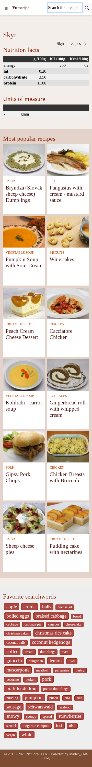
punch (53, 698)
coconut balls (15, 643)
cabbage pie (33, 624)
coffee (12, 651)
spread (47, 716)
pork (46, 679)
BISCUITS (57, 252)
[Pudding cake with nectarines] (68, 518)
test (59, 725)
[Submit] (87, 7)
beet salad (65, 607)
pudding (12, 698)
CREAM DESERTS (19, 324)
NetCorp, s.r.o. (37, 754)
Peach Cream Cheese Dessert (22, 334)
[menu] (6, 8)
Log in (48, 758)
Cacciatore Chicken (61, 334)
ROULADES (58, 396)
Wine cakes (62, 259)
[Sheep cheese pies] (24, 518)
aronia (30, 606)
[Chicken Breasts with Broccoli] (68, 446)
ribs (67, 698)
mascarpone (17, 670)
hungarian (36, 661)
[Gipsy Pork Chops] (24, 446)
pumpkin (34, 697)
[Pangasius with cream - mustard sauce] (68, 159)
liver (71, 661)
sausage (13, 706)
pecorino (12, 679)
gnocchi (14, 660)
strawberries (70, 716)
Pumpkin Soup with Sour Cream (24, 262)
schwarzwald (40, 706)
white (26, 734)
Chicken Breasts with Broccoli (67, 477)
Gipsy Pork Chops (18, 477)
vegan (10, 735)
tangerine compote (36, 726)
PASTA (10, 181)
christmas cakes (17, 633)
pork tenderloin (21, 688)
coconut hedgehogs (51, 642)
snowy (12, 716)
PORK (10, 467)
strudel (11, 726)
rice (79, 698)
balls (46, 606)
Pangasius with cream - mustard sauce (67, 194)
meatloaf (42, 670)
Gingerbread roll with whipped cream (68, 409)
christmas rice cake (53, 633)
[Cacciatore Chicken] (68, 303)
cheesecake (73, 624)
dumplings (47, 652)
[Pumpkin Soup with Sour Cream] (24, 231)
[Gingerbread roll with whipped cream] (68, 374)
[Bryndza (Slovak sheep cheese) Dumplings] (24, 159)
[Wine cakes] (68, 231)
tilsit (72, 726)
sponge (31, 716)
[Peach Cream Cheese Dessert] (24, 303)
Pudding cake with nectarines (66, 549)
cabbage (12, 624)
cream (29, 652)
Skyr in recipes (69, 43)
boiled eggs (17, 616)
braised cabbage (51, 616)
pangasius (62, 670)
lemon (56, 660)
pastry (80, 670)
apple (11, 606)
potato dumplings (55, 689)
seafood (65, 707)
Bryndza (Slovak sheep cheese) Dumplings (24, 194)
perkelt (31, 679)
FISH (53, 181)
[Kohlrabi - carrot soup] (24, 374)
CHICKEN (57, 324)
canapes (53, 624)
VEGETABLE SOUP (20, 252)
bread (77, 616)
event (66, 652)
